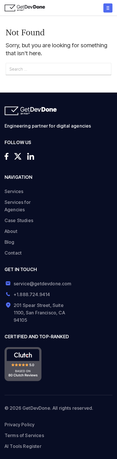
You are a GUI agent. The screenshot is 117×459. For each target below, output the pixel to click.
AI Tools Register (23, 446)
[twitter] (18, 156)
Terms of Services (24, 435)
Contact (13, 253)
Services (14, 191)
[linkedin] (30, 156)
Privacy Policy (19, 424)
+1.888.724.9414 (32, 294)
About (11, 231)
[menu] (107, 8)
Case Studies (19, 220)
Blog (9, 242)
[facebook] (7, 156)
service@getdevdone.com (40, 283)
